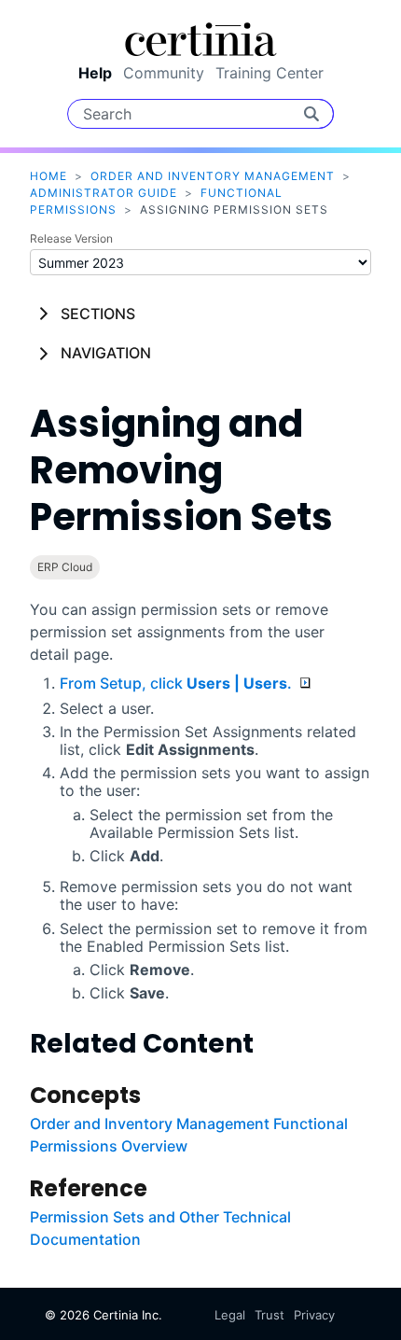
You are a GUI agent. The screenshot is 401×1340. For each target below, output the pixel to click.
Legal (229, 1314)
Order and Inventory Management (212, 176)
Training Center (269, 72)
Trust (269, 1314)
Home (48, 176)
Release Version (71, 238)
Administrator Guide (103, 193)
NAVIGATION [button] (106, 352)
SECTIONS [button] (98, 313)
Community (163, 72)
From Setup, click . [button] (178, 683)
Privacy (314, 1314)
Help (95, 72)
